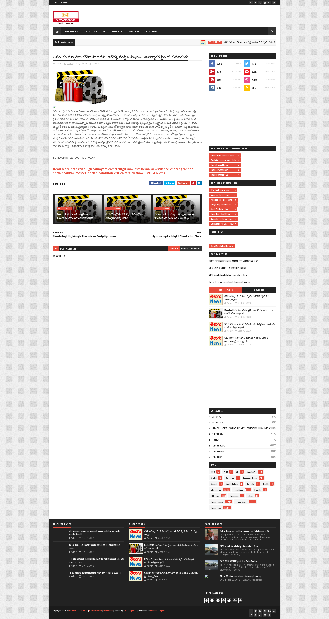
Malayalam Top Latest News (222, 223)
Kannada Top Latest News (222, 219)
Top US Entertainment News (224, 155)
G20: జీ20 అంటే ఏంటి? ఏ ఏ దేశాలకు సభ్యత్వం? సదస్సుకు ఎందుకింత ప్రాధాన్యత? (249, 325)
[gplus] (260, 615)
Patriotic (257, 489)
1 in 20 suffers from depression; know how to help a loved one (95, 572)
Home (55, 2)
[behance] (269, 2)
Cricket (214, 477)
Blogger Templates (158, 610)
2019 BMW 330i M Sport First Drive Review (227, 267)
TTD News (215, 440)
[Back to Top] (274, 611)
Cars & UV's (91, 31)
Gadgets (214, 483)
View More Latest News (221, 246)
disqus (184, 248)
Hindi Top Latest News (222, 209)
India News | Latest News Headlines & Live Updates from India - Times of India (243, 428)
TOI (104, 31)
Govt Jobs (250, 483)
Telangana (234, 495)
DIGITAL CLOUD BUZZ (78, 610)
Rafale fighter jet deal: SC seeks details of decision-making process (94, 546)
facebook (195, 248)
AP (237, 471)
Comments (259, 290)
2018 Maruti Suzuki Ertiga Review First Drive (228, 275)
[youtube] (269, 615)
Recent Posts (226, 290)
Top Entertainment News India (224, 160)
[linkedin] (274, 2)
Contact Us (64, 2)
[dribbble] (260, 2)
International (71, 31)
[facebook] (251, 2)
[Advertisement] (213, 16)
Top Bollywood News (224, 170)
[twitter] (255, 2)
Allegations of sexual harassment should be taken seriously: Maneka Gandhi (94, 532)
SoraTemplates (130, 610)
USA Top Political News (222, 190)
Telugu (116, 31)
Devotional (230, 477)
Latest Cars (134, 31)
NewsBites (151, 31)
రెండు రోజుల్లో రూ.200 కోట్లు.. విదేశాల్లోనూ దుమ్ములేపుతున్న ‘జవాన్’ (124, 215)
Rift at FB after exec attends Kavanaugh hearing (229, 282)
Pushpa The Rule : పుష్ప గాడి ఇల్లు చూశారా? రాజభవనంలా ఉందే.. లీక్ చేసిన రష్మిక (174, 215)
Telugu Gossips (218, 445)
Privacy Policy (95, 610)
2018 (226, 471)
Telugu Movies (92, 63)
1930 (213, 471)
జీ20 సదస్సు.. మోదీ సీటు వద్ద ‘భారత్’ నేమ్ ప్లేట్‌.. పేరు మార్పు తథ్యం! (240, 42)
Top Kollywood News (224, 174)
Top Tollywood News (224, 165)
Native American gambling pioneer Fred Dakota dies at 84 (233, 260)
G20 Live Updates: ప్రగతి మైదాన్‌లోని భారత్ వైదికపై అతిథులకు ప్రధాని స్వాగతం (246, 339)
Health (266, 483)
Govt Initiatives (232, 483)
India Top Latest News (222, 195)
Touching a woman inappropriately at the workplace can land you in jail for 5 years (96, 560)
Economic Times (218, 422)
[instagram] (265, 2)
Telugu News (200, 42)
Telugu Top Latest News (222, 204)
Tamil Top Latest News (222, 214)
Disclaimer (108, 610)
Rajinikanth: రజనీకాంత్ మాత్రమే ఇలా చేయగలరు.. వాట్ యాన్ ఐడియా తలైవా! (75, 215)
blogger (174, 248)
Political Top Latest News (222, 199)
